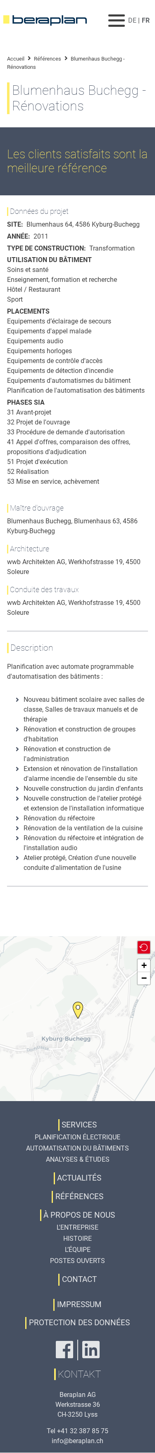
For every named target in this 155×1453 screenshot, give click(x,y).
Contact (79, 1279)
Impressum (79, 1304)
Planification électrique (77, 1137)
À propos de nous (79, 1215)
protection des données (79, 1322)
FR (146, 20)
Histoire (77, 1238)
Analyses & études (78, 1159)
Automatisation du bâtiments (77, 1148)
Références (47, 59)
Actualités (79, 1178)
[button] (78, 1010)
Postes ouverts (77, 1261)
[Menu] (117, 20)
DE (132, 20)
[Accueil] (49, 20)
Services (79, 1125)
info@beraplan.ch (77, 1441)
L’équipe (78, 1250)
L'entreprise (77, 1227)
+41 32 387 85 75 (82, 1431)
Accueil (15, 59)
